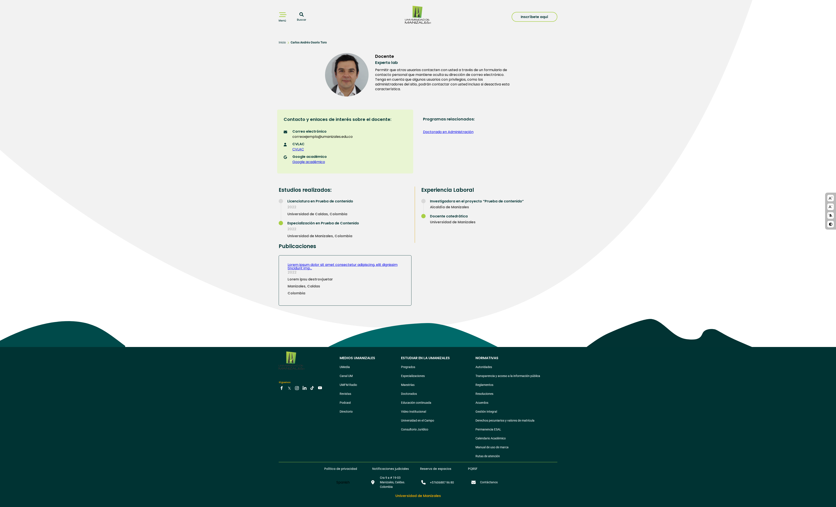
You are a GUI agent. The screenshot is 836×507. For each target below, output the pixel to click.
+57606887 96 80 (442, 482)
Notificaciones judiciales (390, 469)
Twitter (289, 388)
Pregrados (408, 367)
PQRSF (472, 469)
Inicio (282, 42)
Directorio (346, 411)
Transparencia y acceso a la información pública (507, 376)
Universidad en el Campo (417, 420)
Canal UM (346, 376)
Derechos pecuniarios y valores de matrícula (504, 420)
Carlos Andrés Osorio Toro (309, 42)
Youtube (320, 388)
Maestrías (408, 385)
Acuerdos (481, 402)
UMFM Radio (348, 385)
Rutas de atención (487, 456)
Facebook (282, 388)
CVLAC (298, 149)
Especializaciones (413, 376)
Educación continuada (416, 402)
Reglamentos (484, 385)
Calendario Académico (490, 438)
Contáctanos (489, 482)
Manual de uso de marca (492, 447)
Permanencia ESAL (488, 429)
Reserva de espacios (435, 469)
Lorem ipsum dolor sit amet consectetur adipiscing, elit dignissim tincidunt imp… (343, 266)
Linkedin (305, 388)
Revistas (345, 393)
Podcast (345, 402)
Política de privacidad (340, 469)
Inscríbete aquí (534, 16)
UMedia (345, 367)
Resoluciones (484, 393)
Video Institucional (413, 411)
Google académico (308, 161)
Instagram (297, 388)
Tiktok (312, 388)
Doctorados (409, 393)
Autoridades (483, 367)
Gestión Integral (486, 411)
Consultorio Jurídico (414, 429)
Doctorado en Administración (448, 131)
